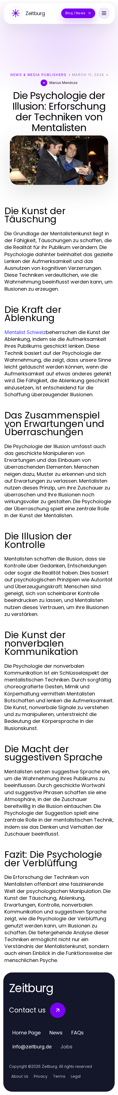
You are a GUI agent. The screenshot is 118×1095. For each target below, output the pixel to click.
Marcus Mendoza (63, 83)
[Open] (104, 13)
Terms (59, 1076)
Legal (76, 1076)
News (56, 1032)
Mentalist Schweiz (25, 332)
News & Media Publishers (38, 75)
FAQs (77, 1032)
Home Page (26, 1032)
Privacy (40, 1076)
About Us (19, 1076)
